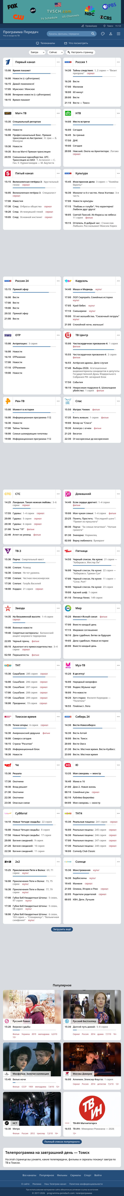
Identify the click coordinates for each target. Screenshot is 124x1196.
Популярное (46, 1175)
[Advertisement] (62, 253)
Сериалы (75, 1175)
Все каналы (29, 1175)
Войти (98, 1175)
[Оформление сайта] (103, 33)
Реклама (37, 1183)
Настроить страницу (82, 52)
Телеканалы (48, 43)
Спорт (87, 1175)
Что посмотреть (78, 43)
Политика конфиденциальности (86, 1183)
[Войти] (111, 33)
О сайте (25, 1183)
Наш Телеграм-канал (55, 1183)
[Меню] (118, 33)
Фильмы (62, 1175)
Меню (58, 62)
